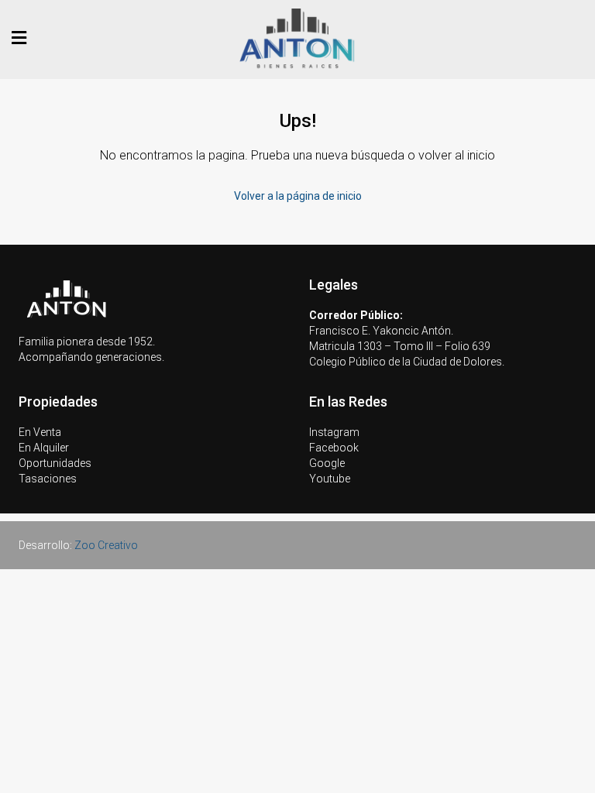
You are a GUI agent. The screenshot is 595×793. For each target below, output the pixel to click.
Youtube (329, 478)
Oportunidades (55, 463)
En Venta (40, 432)
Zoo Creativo (106, 545)
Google (327, 463)
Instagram (334, 432)
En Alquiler (44, 447)
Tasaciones (48, 478)
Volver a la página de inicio (298, 196)
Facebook (334, 447)
